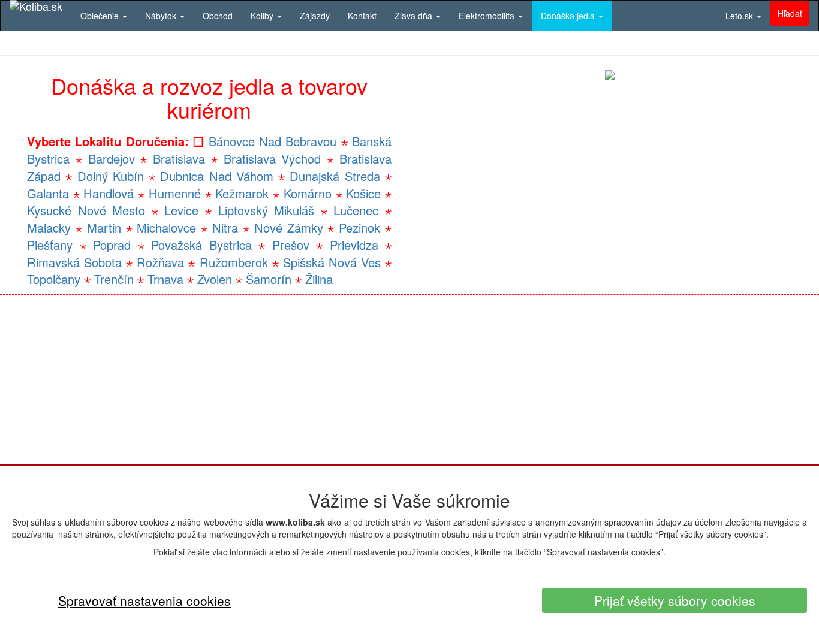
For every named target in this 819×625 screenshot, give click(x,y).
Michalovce (166, 227)
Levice (181, 210)
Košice (363, 193)
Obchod (218, 16)
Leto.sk (740, 16)
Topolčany (53, 279)
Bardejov (111, 158)
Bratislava (179, 158)
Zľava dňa (415, 16)
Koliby (263, 16)
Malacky (49, 227)
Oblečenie (100, 16)
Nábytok (162, 16)
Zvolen (214, 279)
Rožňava (160, 262)
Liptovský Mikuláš (266, 210)
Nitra (225, 227)
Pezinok (359, 227)
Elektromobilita (488, 16)
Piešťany (50, 244)
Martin (104, 227)
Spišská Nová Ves (332, 262)
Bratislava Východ (272, 158)
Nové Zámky (288, 227)
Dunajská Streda (335, 176)
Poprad (112, 244)
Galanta (48, 193)
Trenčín (114, 279)
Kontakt (362, 16)
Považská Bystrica (201, 244)
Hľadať (790, 13)
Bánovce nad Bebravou (273, 141)
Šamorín (268, 279)
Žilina (319, 279)
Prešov (290, 244)
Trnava (165, 279)
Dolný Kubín (110, 176)
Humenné (175, 193)
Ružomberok (234, 262)
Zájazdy (315, 16)
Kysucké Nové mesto (86, 210)
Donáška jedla (569, 16)
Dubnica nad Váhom (216, 176)
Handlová (108, 193)
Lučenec (355, 210)
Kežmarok (242, 193)
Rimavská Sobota (74, 262)
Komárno (308, 193)
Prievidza (354, 244)
